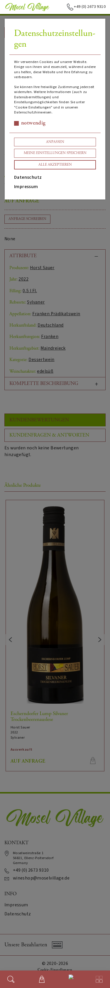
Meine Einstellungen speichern (55, 153)
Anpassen (55, 142)
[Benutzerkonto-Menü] (69, 978)
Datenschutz (28, 177)
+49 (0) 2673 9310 (90, 7)
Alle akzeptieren (55, 164)
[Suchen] (11, 979)
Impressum (26, 186)
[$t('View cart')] (42, 979)
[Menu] (99, 979)
